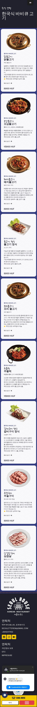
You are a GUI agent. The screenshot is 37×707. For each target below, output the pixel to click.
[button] (32, 667)
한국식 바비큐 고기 (10, 53)
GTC (3, 652)
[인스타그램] (9, 637)
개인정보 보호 (7, 648)
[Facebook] (4, 637)
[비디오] (14, 637)
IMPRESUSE (7, 655)
